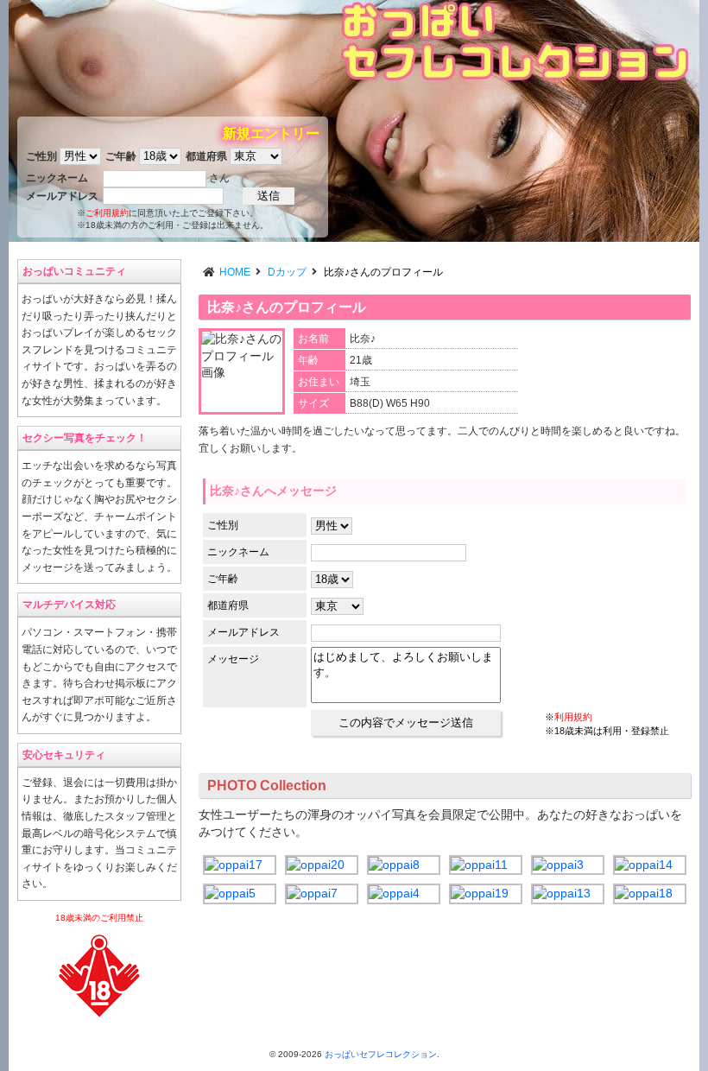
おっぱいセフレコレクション (381, 1054)
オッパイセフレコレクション (514, 41)
